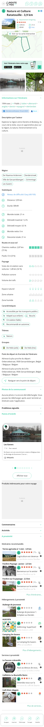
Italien (24, 103)
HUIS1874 (6, 619)
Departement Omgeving (27, 20)
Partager (30, 722)
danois (12, 106)
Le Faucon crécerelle (11, 660)
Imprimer (14, 722)
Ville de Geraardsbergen (13, 179)
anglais (5, 106)
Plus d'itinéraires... (34, 594)
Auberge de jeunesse (11, 604)
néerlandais (31, 106)
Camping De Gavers (11, 634)
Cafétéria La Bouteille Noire (14, 675)
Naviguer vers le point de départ (22, 380)
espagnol (20, 106)
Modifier (37, 722)
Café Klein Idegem (10, 690)
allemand (32, 103)
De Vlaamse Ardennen (12, 175)
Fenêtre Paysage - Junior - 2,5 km (17, 564)
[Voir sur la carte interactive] (22, 56)
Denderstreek (30, 175)
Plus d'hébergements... (32, 650)
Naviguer (6, 722)
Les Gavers (7, 184)
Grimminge (31, 179)
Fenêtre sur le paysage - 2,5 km (16, 579)
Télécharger (22, 722)
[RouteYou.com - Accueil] (11, 3)
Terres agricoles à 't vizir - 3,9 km (16, 549)
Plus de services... (34, 706)
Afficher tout (22, 475)
